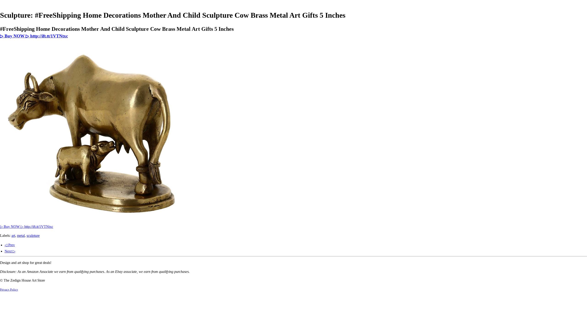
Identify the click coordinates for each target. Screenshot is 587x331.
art (13, 236)
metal (21, 236)
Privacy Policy (9, 289)
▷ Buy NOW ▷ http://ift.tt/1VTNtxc (34, 36)
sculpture (33, 236)
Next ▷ (10, 251)
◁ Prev (10, 245)
